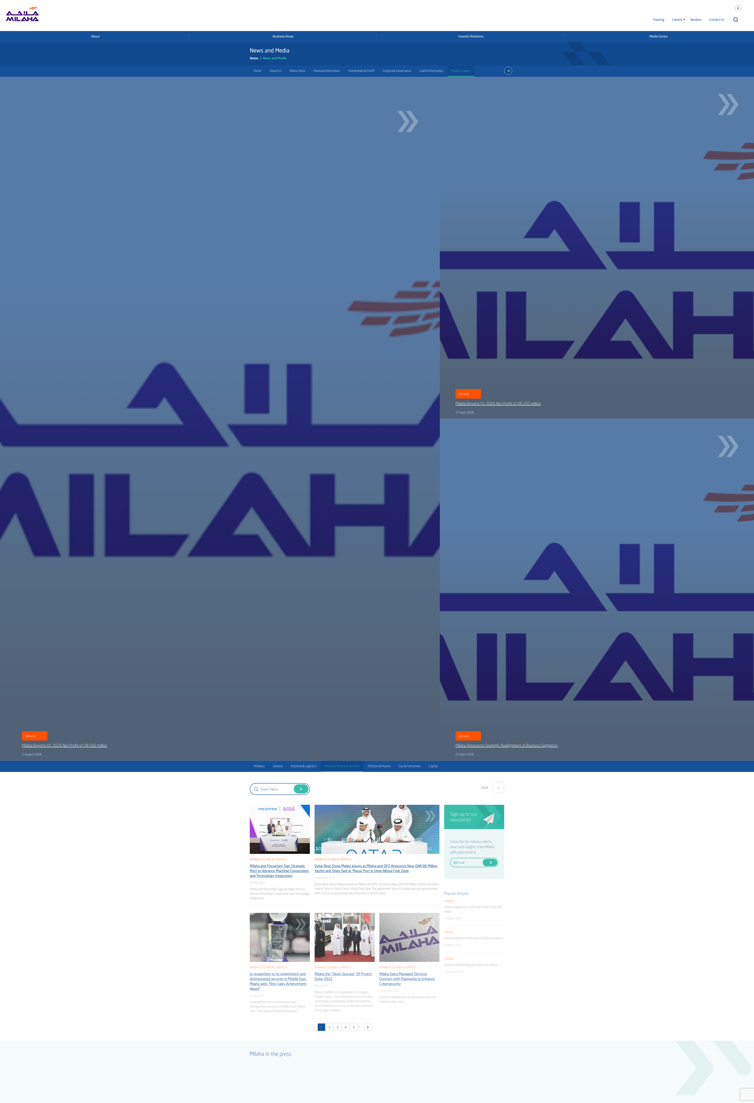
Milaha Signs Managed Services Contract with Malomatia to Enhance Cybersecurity (407, 978)
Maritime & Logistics (303, 766)
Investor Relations (470, 36)
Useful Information (431, 71)
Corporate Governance (397, 71)
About (95, 36)
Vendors (695, 19)
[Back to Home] (8, 1085)
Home (254, 58)
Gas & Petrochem (410, 766)
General (278, 766)
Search (301, 789)
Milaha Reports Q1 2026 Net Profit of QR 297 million (498, 403)
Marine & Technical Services (342, 766)
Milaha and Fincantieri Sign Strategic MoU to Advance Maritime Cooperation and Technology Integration (279, 871)
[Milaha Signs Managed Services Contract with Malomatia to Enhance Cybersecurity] (409, 936)
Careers (677, 19)
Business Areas (283, 36)
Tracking (658, 19)
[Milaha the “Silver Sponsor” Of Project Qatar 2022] (345, 936)
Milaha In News (460, 71)
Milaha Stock (297, 71)
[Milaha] (22, 14)
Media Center (659, 36)
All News (259, 766)
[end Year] (498, 787)
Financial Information (326, 71)
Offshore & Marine (379, 766)
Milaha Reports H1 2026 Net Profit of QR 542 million (64, 745)
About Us (275, 71)
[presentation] (508, 71)
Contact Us (716, 19)
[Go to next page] (368, 1027)
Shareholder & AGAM (361, 71)
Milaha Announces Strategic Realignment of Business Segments (507, 745)
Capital (433, 766)
